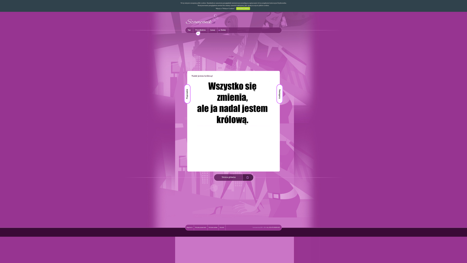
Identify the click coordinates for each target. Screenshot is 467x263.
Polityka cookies (213, 227)
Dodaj (223, 30)
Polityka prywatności (200, 227)
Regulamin (190, 227)
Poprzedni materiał (186, 84)
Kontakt (222, 227)
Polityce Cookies (228, 8)
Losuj (212, 30)
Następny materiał (278, 84)
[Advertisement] (233, 52)
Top (189, 30)
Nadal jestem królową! (202, 76)
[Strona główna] (202, 25)
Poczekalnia (200, 31)
